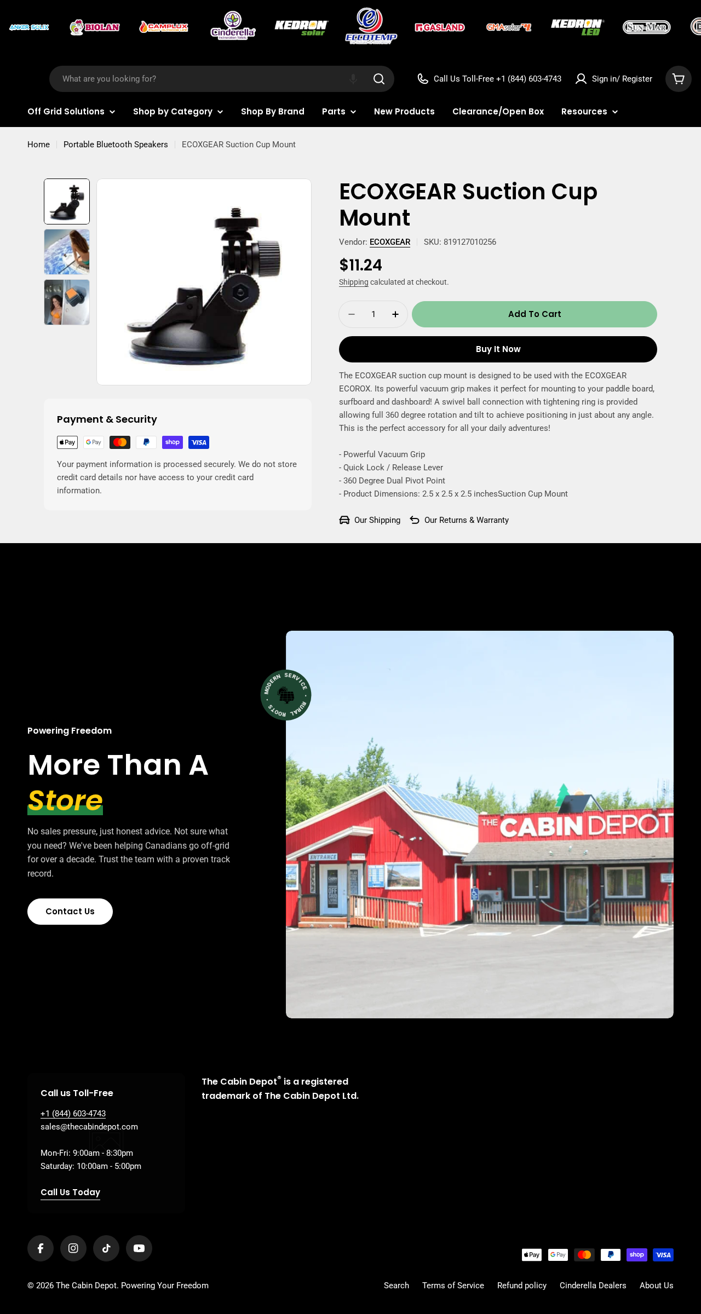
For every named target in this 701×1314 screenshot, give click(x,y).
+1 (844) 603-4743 (73, 1114)
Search (396, 1285)
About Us (657, 1285)
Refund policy (522, 1285)
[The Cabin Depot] (30, 27)
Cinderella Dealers (593, 1285)
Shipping (354, 282)
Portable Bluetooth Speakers (116, 144)
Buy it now (498, 349)
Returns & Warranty (474, 520)
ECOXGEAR (390, 242)
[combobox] (221, 79)
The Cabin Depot (86, 1285)
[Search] (379, 78)
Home (38, 144)
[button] (353, 79)
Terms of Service (453, 1285)
